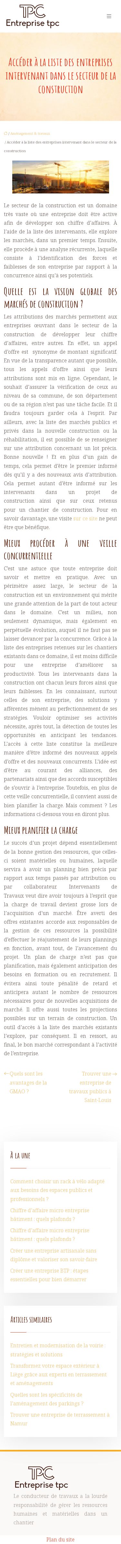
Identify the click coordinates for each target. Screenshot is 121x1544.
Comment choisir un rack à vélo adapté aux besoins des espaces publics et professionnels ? (57, 1190)
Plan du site (60, 1539)
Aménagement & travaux (30, 133)
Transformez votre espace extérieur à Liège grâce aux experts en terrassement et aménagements (58, 1374)
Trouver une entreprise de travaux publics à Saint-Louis (90, 1087)
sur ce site (85, 518)
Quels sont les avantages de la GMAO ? (28, 1082)
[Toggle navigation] (109, 16)
